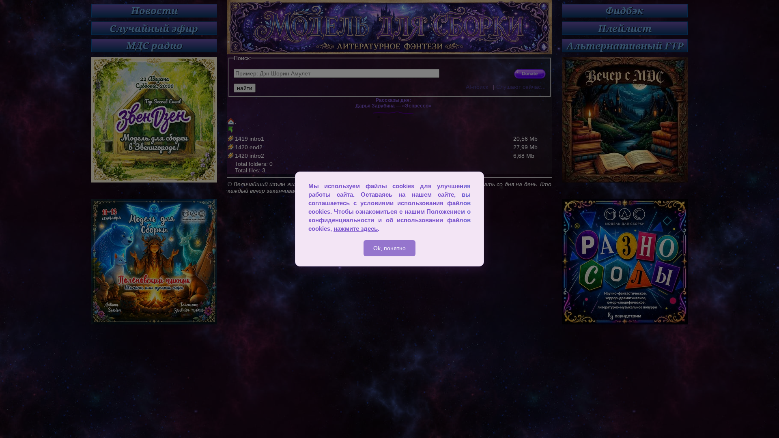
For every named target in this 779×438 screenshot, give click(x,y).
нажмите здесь (356, 228)
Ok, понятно (389, 248)
